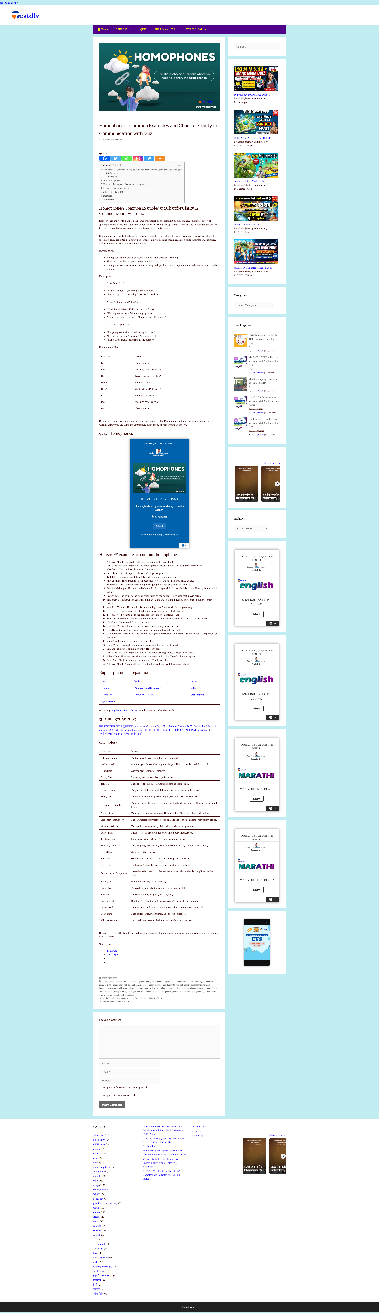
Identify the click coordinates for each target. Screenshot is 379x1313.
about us (196, 1131)
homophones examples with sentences (146, 988)
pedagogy (98, 1199)
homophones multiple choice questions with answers (184, 988)
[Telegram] (149, 158)
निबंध (95, 1285)
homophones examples (200, 984)
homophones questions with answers (175, 991)
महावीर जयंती (136, 734)
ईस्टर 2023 (203, 730)
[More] (160, 158)
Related (111, 199)
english (97, 1153)
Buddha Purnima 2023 (180, 726)
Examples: (112, 176)
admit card (98, 1135)
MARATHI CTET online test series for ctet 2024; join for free (263, 361)
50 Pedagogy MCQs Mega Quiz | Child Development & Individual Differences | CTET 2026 (164, 1130)
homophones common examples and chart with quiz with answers (163, 984)
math (95, 1180)
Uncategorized (101, 1257)
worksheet (98, 1271)
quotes (96, 1212)
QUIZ (143, 29)
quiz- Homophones (112, 180)
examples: (107, 196)
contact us (197, 1135)
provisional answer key (105, 1203)
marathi (97, 1176)
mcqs (96, 1185)
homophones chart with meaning (188, 981)
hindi (96, 1162)
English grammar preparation (116, 188)
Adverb (195, 681)
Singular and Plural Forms (123, 710)
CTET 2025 (122, 29)
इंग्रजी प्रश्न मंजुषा (109, 978)
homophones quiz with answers (204, 991)
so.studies (98, 1230)
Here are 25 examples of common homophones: (125, 184)
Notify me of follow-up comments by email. (124, 1087)
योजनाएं (96, 1289)
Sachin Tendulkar (203, 726)
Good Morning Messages (129, 730)
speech (97, 1235)
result (96, 1221)
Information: (113, 173)
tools (95, 1253)
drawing (97, 1149)
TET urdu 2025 (194, 29)
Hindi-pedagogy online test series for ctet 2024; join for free (263, 422)
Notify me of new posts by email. (119, 1095)
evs (95, 1158)
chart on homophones (136, 981)
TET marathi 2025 (165, 29)
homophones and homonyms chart (160, 981)
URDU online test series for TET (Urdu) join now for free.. (263, 339)
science (97, 1226)
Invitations (99, 1171)
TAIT (96, 1239)
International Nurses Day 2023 (150, 726)
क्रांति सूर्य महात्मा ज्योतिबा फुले (182, 730)
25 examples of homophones (114, 981)
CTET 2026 (99, 1140)
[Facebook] (104, 158)
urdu (95, 1262)
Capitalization (108, 701)
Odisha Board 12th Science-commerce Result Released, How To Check (132, 998)
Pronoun (105, 688)
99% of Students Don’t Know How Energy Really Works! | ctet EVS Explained (161, 1162)
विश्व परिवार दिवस (107, 726)
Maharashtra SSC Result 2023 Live (117, 1001)
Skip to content (8, 3)
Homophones (108, 694)
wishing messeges (102, 1267)
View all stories (272, 463)
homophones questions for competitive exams (141, 991)
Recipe (97, 1217)
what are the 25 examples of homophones (116, 995)
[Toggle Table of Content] (178, 165)
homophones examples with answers (114, 988)
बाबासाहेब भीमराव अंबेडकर (155, 730)
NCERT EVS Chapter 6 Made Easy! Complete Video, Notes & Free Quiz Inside (161, 1175)
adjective (196, 688)
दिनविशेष (97, 1280)
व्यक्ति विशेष (98, 1294)
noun (103, 681)
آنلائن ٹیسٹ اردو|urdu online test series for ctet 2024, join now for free (264, 401)
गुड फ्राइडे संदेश (121, 734)
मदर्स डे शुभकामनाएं (124, 726)
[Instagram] (138, 158)
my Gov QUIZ (100, 1190)
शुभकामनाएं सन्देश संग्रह (113, 192)
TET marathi (99, 1244)
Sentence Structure (144, 694)
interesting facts (101, 1167)
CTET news (99, 1144)
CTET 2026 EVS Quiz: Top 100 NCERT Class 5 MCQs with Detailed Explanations (163, 1142)
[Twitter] (115, 158)
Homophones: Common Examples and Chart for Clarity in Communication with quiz (142, 169)
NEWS (96, 1194)
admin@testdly (258, 351)
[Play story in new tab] (257, 942)
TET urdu (98, 1248)
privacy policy (200, 1126)
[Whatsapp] (126, 158)
